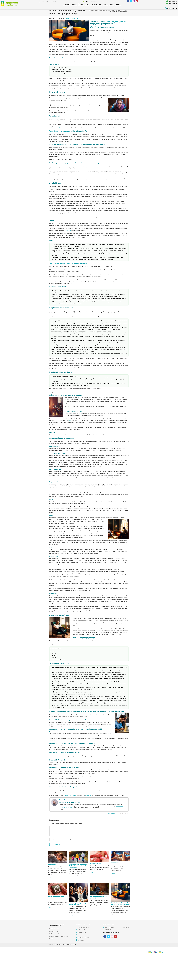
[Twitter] (131, 1)
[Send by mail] (125, 813)
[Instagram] (134, 1)
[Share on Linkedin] (122, 813)
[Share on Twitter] (120, 813)
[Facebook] (128, 1)
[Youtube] (137, 1)
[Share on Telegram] (127, 813)
